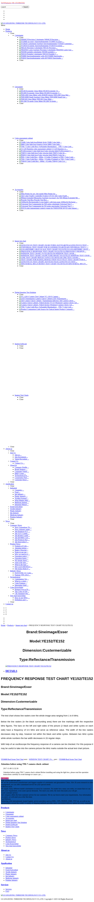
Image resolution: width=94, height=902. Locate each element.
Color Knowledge (12, 844)
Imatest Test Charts (12, 827)
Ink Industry (10, 876)
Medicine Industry (12, 878)
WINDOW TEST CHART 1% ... (41, 759)
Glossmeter (10, 814)
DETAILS (5, 778)
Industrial (9, 868)
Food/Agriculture (12, 870)
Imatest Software (12, 825)
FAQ (7, 891)
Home (3, 625)
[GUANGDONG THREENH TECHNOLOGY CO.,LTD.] (23, 23)
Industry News (11, 840)
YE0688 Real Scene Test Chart (12, 759)
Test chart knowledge (13, 846)
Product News (11, 838)
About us (9, 859)
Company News (11, 835)
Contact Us (10, 857)
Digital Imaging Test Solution (16, 822)
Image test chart (21, 625)
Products (10, 625)
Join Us (8, 855)
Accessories (10, 818)
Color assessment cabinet (15, 816)
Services (9, 889)
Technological (11, 842)
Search (26, 7)
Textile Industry (11, 872)
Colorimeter (10, 812)
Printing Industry (12, 880)
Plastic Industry (11, 874)
